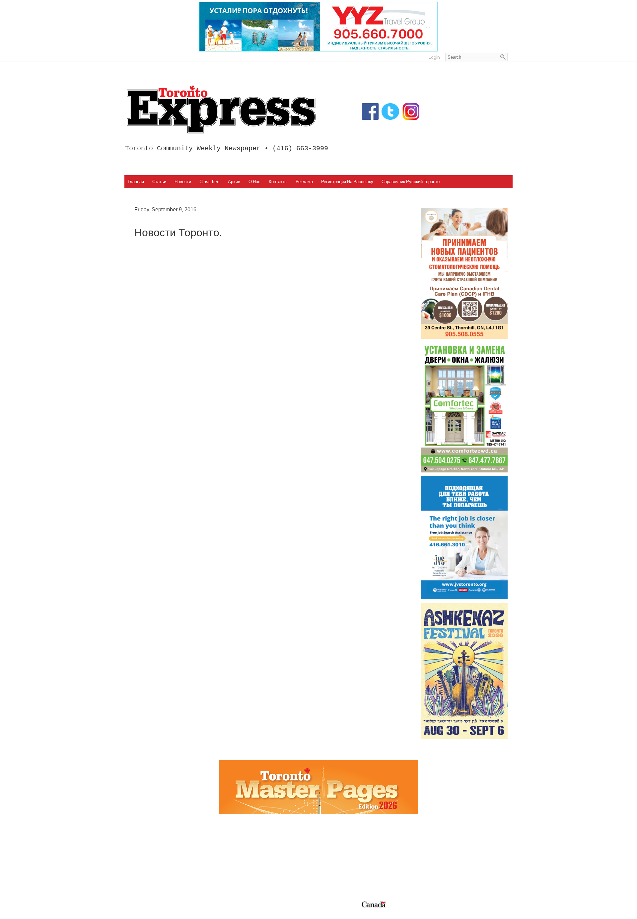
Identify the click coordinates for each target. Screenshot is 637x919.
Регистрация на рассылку (347, 181)
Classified (209, 181)
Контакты (278, 181)
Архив (234, 181)
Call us (428, 843)
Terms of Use (144, 912)
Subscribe (432, 858)
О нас (254, 181)
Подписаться (339, 851)
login (434, 57)
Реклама (304, 181)
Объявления (338, 874)
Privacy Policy (170, 912)
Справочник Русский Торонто (411, 181)
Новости (183, 181)
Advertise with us (442, 851)
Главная (136, 181)
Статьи (159, 181)
